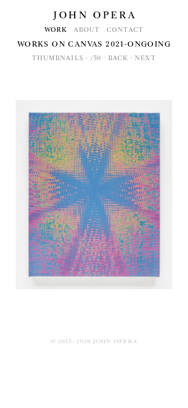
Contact (125, 29)
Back (118, 58)
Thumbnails (58, 58)
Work (55, 29)
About (87, 29)
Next (145, 58)
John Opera (94, 15)
